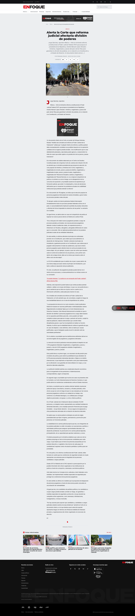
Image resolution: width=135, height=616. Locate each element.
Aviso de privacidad (29, 612)
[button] (67, 79)
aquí (56, 568)
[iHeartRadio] (50, 571)
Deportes (48, 11)
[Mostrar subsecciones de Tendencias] (70, 11)
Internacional (34, 11)
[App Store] (98, 568)
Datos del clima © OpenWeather (26, 599)
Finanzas (41, 11)
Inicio (47, 24)
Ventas (22, 612)
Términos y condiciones (39, 612)
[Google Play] (98, 572)
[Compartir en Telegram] (74, 59)
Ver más (109, 532)
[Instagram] (101, 2)
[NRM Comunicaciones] (23, 607)
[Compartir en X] (70, 59)
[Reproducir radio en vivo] (114, 308)
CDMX (22, 570)
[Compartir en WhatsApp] (63, 59)
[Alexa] (98, 576)
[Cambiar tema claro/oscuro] (110, 2)
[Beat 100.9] (29, 607)
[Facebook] (93, 2)
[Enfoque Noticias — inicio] (34, 7)
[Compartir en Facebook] (66, 59)
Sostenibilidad (86, 11)
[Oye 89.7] (35, 607)
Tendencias (66, 11)
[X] (97, 2)
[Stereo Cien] (41, 607)
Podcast (75, 11)
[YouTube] (105, 2)
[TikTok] (87, 568)
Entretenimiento (56, 11)
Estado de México (25, 573)
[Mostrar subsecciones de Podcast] (78, 11)
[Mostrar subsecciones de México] (28, 11)
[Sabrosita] (47, 607)
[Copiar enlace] (77, 59)
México (25, 11)
